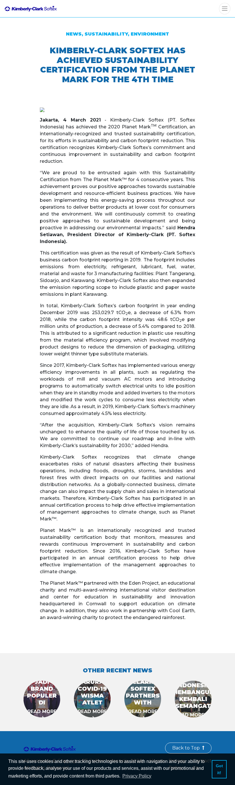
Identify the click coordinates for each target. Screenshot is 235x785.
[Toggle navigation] (224, 8)
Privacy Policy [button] (136, 776)
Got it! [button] (219, 769)
